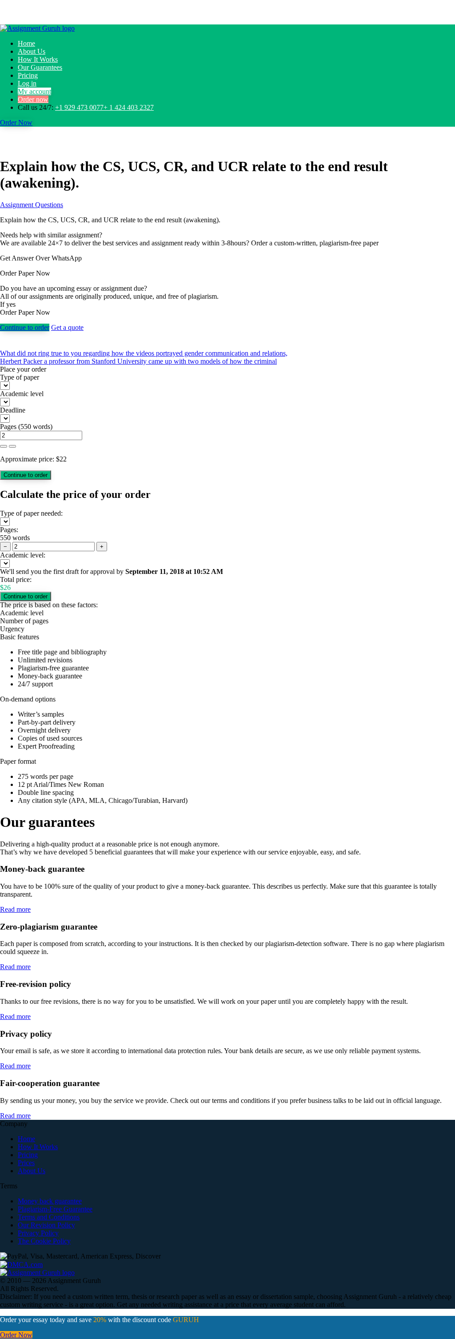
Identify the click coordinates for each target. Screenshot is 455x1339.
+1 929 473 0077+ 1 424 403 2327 (104, 107)
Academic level (22, 393)
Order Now (16, 122)
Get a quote (67, 327)
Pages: (9, 529)
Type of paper (19, 377)
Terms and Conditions (49, 1217)
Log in (27, 83)
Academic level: (22, 555)
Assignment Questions (31, 204)
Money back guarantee (50, 1201)
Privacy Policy (38, 1233)
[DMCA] (21, 1264)
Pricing (28, 75)
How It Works (38, 59)
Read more (15, 909)
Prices (26, 1163)
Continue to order (24, 327)
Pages (8, 426)
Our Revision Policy (46, 1225)
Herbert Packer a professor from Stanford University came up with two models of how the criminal (138, 361)
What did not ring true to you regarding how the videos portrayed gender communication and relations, (143, 353)
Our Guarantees (40, 67)
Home (26, 43)
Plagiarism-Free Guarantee (55, 1209)
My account (34, 91)
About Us (31, 51)
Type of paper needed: (31, 513)
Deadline (12, 410)
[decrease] (12, 446)
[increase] (3, 446)
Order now (33, 99)
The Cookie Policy (44, 1241)
